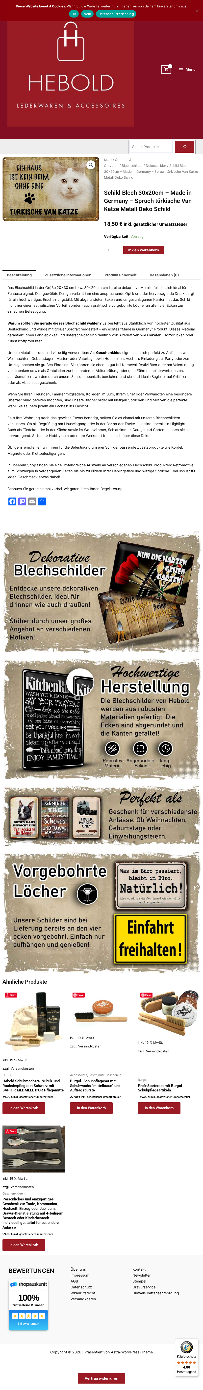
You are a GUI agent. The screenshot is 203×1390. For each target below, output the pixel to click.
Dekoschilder (156, 166)
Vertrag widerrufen (101, 1378)
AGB (74, 1281)
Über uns (78, 1269)
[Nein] (196, 10)
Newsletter (141, 1275)
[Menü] (195, 1341)
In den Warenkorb (143, 250)
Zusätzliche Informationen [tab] (68, 275)
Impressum (80, 1275)
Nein (87, 14)
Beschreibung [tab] (19, 275)
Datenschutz (81, 1287)
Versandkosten (22, 1068)
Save (13, 995)
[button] (90, 164)
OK (74, 14)
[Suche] (184, 147)
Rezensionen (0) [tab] (164, 275)
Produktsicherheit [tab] (121, 275)
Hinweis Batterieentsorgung (155, 1293)
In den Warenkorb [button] (23, 1108)
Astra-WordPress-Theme (132, 1352)
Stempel (139, 1281)
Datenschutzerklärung (116, 14)
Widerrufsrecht (83, 1293)
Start (108, 160)
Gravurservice (143, 1287)
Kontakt (139, 1269)
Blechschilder (132, 166)
